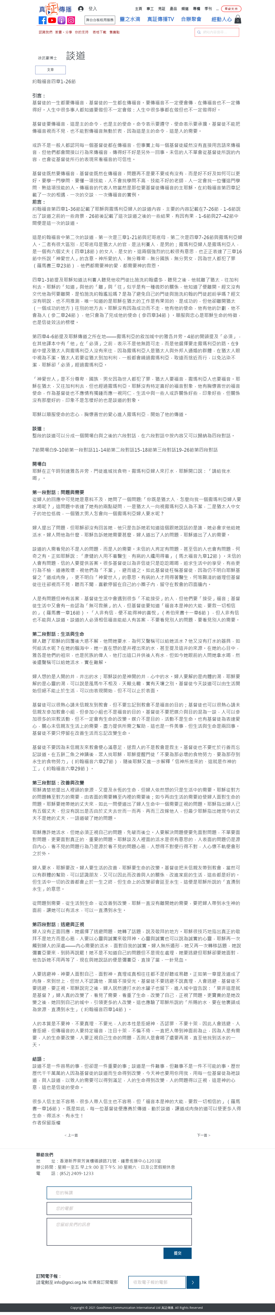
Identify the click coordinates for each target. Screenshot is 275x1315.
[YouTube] (52, 20)
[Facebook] (43, 20)
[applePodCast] (62, 20)
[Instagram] (71, 20)
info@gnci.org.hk (71, 1282)
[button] (237, 19)
